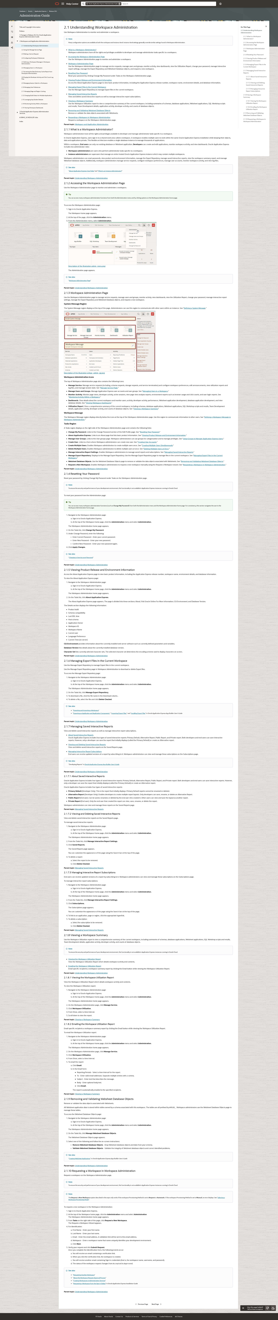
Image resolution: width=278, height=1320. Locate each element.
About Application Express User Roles (81, 171)
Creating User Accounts (147, 442)
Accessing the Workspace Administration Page (86, 57)
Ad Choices (178, 1316)
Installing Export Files (138, 713)
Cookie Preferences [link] (166, 1316)
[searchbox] (169, 4)
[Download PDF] (12, 42)
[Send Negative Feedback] (267, 1308)
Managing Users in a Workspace (155, 391)
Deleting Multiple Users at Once (156, 449)
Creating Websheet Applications (79, 1158)
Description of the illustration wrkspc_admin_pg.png (84, 373)
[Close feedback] (243, 1308)
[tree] (37, 74)
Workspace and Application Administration (91, 124)
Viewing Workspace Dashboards (98, 403)
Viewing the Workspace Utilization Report (84, 959)
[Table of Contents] (12, 26)
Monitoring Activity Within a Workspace (84, 397)
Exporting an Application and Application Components (91, 713)
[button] (62, 3)
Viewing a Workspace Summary (80, 101)
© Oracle (99, 1316)
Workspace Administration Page (80, 63)
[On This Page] (266, 26)
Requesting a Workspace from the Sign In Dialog (89, 1283)
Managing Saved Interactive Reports (82, 94)
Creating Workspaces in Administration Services (89, 1281)
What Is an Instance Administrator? (110, 171)
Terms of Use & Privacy (149, 1316)
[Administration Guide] (12, 37)
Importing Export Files (118, 713)
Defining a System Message (194, 308)
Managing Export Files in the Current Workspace (87, 87)
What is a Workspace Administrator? (82, 50)
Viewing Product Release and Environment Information (90, 80)
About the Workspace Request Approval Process (89, 1278)
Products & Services (132, 1316)
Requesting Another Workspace (83, 1275)
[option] (254, 31)
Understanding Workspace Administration (91, 178)
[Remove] (119, 4)
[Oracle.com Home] (57, 3)
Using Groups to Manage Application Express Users (203, 439)
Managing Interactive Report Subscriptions (85, 751)
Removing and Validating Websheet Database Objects (89, 110)
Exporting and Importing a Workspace (86, 710)
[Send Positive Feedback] (273, 1308)
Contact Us (119, 1316)
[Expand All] (12, 32)
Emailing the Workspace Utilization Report (84, 966)
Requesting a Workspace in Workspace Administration (89, 117)
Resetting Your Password (78, 73)
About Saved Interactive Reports (80, 735)
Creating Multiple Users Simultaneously (157, 445)
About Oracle (108, 1316)
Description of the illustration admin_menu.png (86, 266)
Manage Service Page (109, 388)
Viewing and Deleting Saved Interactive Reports (87, 744)
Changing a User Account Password (81, 557)
